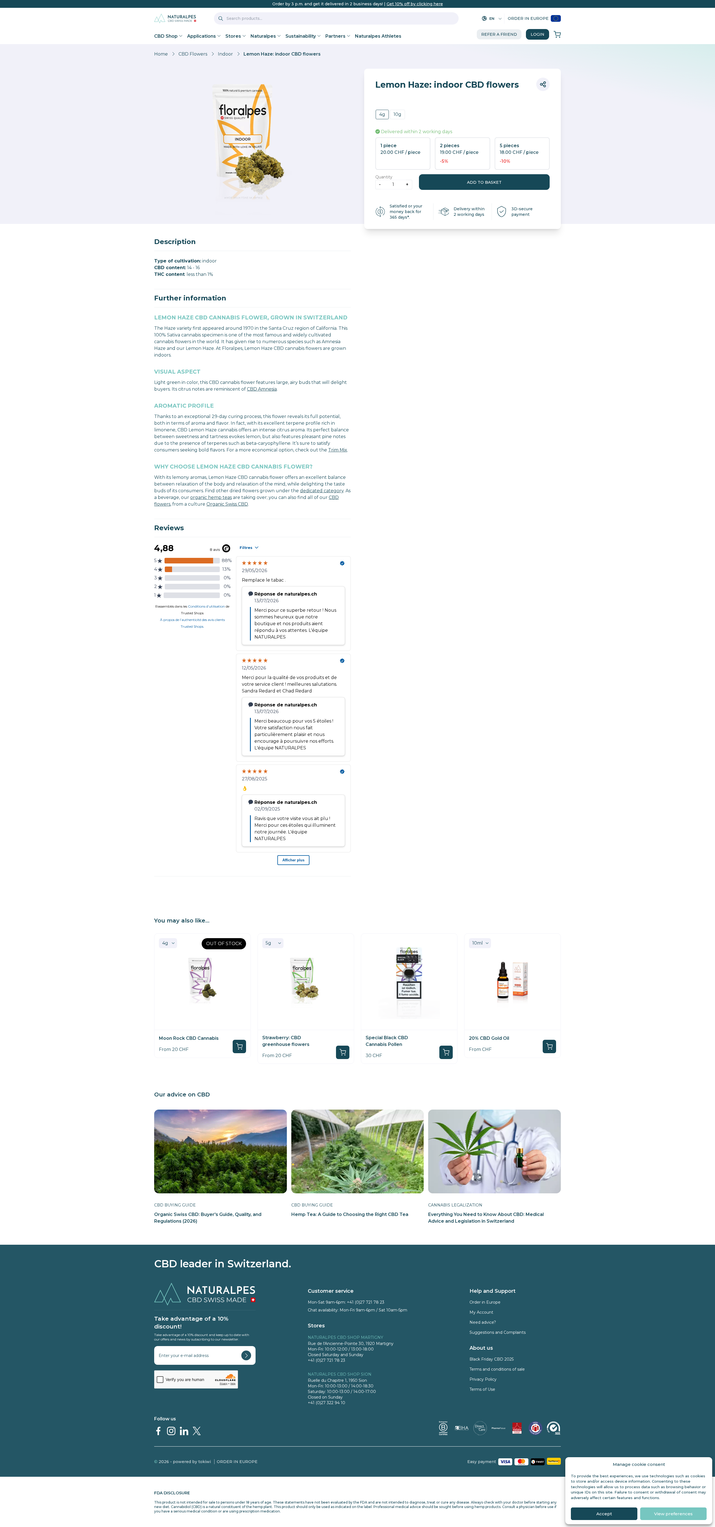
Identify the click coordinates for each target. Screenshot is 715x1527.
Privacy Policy (483, 1379)
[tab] (252, 242)
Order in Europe (528, 18)
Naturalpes (263, 36)
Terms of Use (482, 1389)
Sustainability (300, 36)
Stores (233, 36)
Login (537, 34)
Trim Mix (337, 450)
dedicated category (322, 490)
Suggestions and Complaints (497, 1332)
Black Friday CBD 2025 (491, 1359)
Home (161, 54)
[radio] (382, 114)
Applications (201, 36)
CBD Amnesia (262, 389)
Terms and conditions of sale (497, 1369)
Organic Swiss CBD (227, 504)
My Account (481, 1312)
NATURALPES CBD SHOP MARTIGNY (345, 1337)
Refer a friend (499, 34)
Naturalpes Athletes (378, 36)
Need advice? (482, 1322)
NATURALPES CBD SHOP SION (339, 1374)
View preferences (673, 1513)
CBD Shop (166, 36)
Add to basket (484, 182)
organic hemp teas (211, 497)
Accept (604, 1513)
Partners (335, 36)
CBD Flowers (192, 54)
